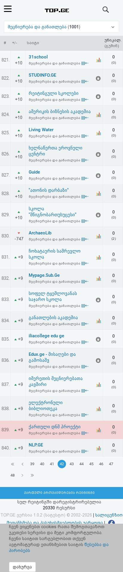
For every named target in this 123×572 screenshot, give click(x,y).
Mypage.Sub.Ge (44, 275)
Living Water (41, 129)
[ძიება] (106, 9)
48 (12, 475)
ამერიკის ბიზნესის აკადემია (60, 111)
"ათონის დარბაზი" (49, 190)
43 (72, 464)
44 (81, 464)
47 (111, 464)
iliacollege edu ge (46, 335)
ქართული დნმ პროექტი (55, 426)
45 (91, 464)
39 (32, 464)
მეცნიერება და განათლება (38, 26)
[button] (61, 27)
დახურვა (22, 567)
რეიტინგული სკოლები (54, 93)
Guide (34, 172)
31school (38, 57)
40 (42, 464)
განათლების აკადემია (53, 317)
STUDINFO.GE (42, 75)
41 (52, 464)
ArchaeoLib (40, 233)
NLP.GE (36, 445)
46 (101, 464)
